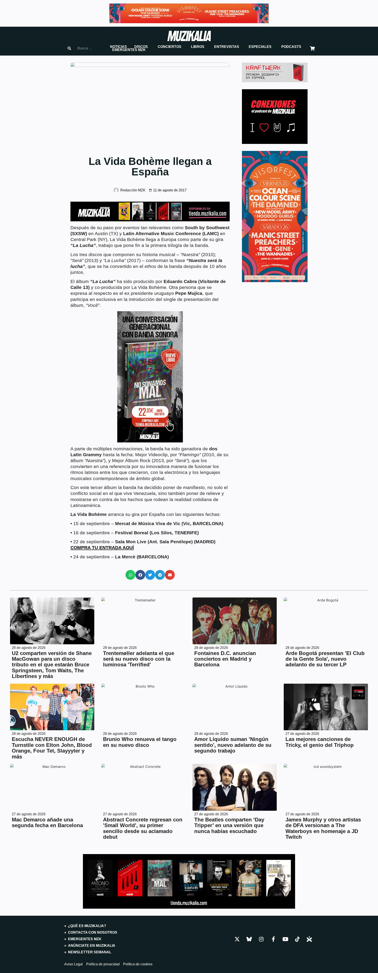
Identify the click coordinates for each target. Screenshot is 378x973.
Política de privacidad (103, 964)
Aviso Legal (73, 964)
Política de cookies (137, 964)
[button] (118, 46)
